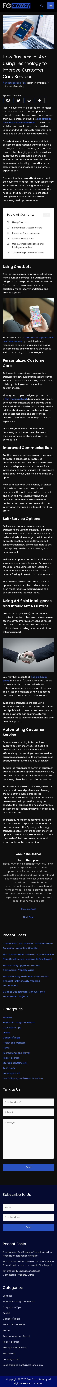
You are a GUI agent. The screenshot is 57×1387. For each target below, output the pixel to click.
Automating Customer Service (28, 252)
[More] (40, 100)
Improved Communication (26, 233)
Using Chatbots (20, 222)
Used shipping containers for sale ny (23, 1078)
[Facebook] (8, 100)
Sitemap (38, 1383)
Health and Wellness (14, 1042)
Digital (6, 1032)
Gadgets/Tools (11, 1037)
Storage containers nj (15, 1063)
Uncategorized (12, 82)
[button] (41, 6)
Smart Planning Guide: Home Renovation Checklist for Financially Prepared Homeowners (25, 981)
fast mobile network (16, 399)
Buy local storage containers (19, 1022)
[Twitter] (19, 100)
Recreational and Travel (16, 1053)
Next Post (28, 917)
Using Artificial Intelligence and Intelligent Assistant (28, 245)
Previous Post (28, 909)
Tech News (9, 1068)
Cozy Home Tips (12, 1027)
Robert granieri (11, 1057)
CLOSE (46, 215)
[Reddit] (29, 100)
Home (6, 1047)
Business (7, 1017)
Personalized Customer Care (27, 227)
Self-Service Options (23, 238)
